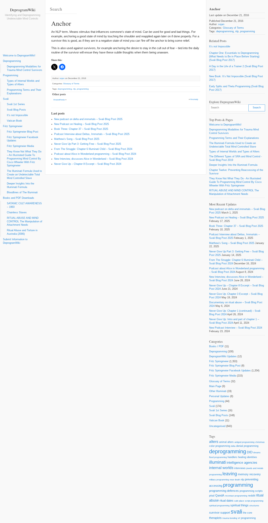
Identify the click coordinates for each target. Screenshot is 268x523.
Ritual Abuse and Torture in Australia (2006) (22, 232)
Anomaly (194, 99)
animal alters (226, 442)
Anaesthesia (59, 100)
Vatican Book (14, 120)
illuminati (217, 462)
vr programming (247, 518)
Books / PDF (216, 346)
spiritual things (239, 505)
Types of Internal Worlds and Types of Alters (23, 83)
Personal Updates (219, 396)
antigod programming (244, 442)
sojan (62, 78)
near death (235, 479)
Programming (10, 75)
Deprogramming (12, 61)
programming (83, 89)
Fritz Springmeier (12, 126)
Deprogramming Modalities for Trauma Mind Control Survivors (24, 68)
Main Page (215, 386)
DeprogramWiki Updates (223, 356)
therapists (215, 517)
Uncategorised (217, 426)
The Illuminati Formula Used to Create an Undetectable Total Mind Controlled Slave (24, 175)
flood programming (218, 457)
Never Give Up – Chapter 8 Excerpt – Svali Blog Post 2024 (87, 164)
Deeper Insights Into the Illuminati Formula (20, 185)
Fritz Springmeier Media (20, 146)
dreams (257, 452)
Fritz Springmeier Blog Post (22, 131)
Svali (6, 99)
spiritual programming (219, 505)
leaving (229, 473)
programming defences (224, 490)
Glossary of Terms (71, 83)
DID (250, 452)
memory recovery (249, 474)
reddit (251, 495)
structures (254, 505)
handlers (232, 457)
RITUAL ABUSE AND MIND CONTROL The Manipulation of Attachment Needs (24, 221)
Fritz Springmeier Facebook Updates (22, 139)
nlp (74, 89)
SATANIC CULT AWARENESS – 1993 (24, 205)
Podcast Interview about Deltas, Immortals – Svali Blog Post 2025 (91, 134)
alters (213, 442)
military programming (219, 479)
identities (252, 457)
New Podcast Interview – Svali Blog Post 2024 (235, 327)
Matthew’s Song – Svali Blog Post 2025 (76, 139)
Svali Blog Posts (16, 109)
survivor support (219, 512)
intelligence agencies (242, 462)
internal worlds (221, 468)
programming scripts (251, 490)
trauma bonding (229, 518)
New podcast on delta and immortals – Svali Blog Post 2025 (88, 119)
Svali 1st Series (16, 104)
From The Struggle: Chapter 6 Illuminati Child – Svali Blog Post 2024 (93, 149)
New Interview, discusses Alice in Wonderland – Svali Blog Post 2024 (93, 159)
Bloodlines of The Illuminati (22, 192)
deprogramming (65, 89)
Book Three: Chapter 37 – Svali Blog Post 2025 (81, 129)
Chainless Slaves (17, 212)
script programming (254, 501)
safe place (239, 501)
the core (247, 512)
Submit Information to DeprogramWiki (15, 241)
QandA (219, 495)
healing (242, 457)
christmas (260, 442)
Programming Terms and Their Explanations (24, 92)
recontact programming (236, 496)
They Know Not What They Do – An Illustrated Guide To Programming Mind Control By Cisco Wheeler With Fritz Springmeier (24, 158)
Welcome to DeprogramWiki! (19, 55)
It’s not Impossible (17, 115)
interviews (240, 468)
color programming (219, 445)
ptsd (211, 495)
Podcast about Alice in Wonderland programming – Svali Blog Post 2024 (95, 154)
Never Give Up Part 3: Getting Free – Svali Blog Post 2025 (87, 144)
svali (236, 511)
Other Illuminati (217, 391)
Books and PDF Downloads (18, 198)
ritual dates (226, 500)
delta (233, 446)
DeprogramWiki (22, 9)
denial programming (247, 445)
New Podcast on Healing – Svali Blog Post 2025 (81, 124)
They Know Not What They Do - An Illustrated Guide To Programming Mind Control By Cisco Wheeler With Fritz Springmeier (235, 182)
